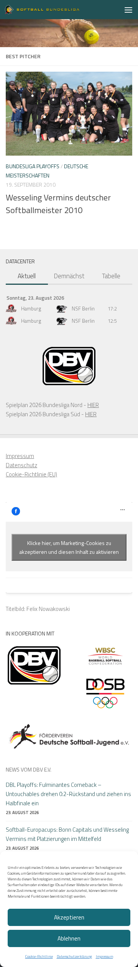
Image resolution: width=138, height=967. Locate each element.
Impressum (104, 956)
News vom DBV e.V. (28, 769)
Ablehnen (69, 938)
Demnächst (69, 276)
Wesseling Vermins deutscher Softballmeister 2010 (58, 204)
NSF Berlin (83, 308)
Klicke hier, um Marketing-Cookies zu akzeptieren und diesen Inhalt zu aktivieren (69, 547)
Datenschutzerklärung (74, 956)
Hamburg (31, 308)
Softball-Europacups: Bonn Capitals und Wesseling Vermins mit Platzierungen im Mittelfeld (67, 834)
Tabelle (111, 276)
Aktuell (27, 276)
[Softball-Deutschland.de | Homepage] (54, 9)
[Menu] (128, 9)
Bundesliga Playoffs (32, 166)
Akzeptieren (69, 917)
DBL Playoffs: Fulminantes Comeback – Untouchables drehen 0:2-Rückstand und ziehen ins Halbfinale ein (68, 794)
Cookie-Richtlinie (39, 956)
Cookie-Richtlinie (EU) (31, 474)
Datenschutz (21, 465)
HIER (93, 405)
